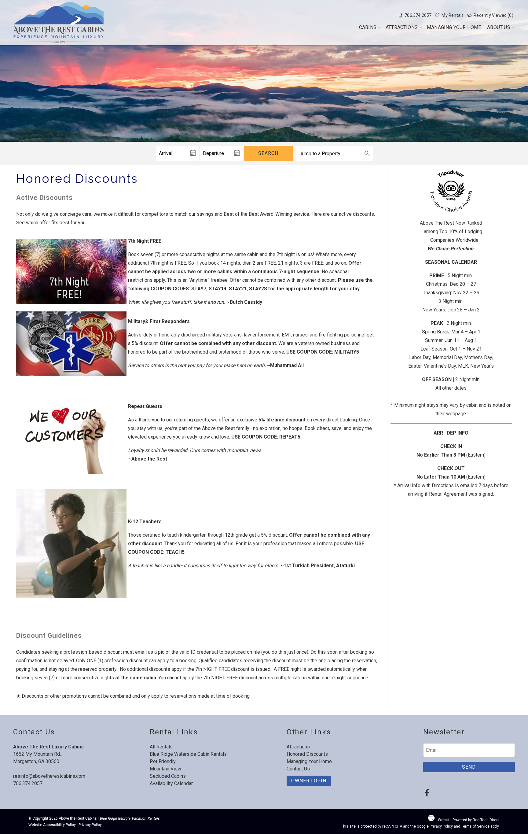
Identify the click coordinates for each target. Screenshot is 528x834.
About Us (498, 27)
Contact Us (298, 769)
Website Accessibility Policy (52, 825)
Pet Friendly (163, 761)
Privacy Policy (90, 825)
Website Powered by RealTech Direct (469, 820)
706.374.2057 (27, 783)
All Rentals (161, 747)
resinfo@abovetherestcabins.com (49, 776)
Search (268, 153)
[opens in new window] (427, 793)
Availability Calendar (171, 783)
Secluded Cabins (168, 776)
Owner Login (308, 781)
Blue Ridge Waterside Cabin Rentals (188, 754)
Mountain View (165, 769)
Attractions (402, 27)
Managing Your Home (454, 27)
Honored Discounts (307, 754)
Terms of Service (475, 826)
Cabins (367, 27)
